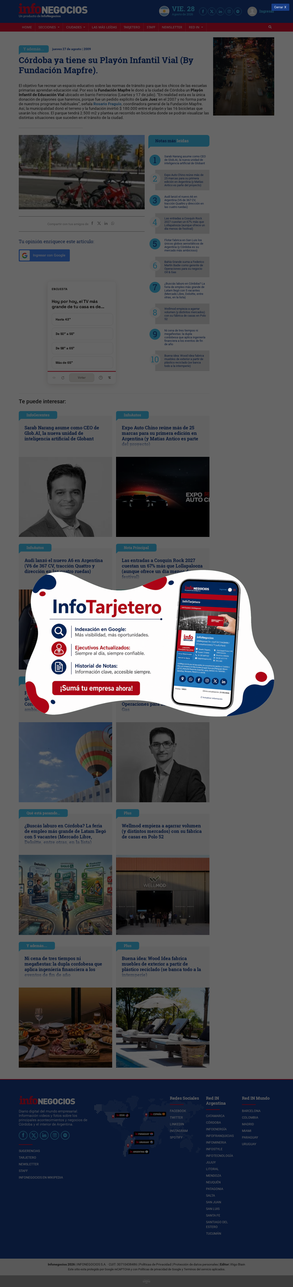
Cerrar (278, 7)
